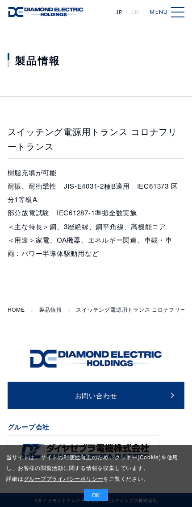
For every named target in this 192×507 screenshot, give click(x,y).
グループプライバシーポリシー (64, 478)
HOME (16, 309)
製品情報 (50, 309)
